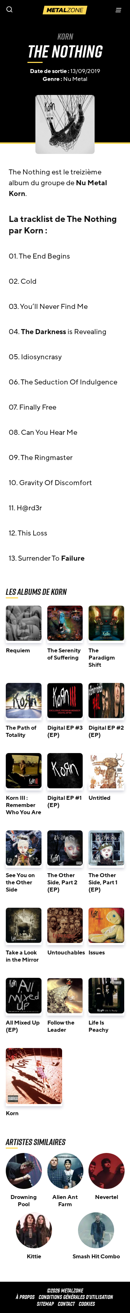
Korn (65, 36)
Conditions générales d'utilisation (76, 1297)
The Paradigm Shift (101, 658)
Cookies (87, 1304)
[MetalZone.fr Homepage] (65, 10)
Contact (66, 1304)
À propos (25, 1297)
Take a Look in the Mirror (22, 956)
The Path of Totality (21, 731)
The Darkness (43, 332)
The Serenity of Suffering (64, 654)
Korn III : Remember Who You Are (23, 805)
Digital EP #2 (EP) (106, 731)
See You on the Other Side (20, 882)
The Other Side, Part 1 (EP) (102, 882)
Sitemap (45, 1304)
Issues (96, 953)
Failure (72, 558)
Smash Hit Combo (96, 1256)
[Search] (32, 10)
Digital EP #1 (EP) (64, 801)
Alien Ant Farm (65, 1201)
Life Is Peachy (98, 1026)
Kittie (34, 1256)
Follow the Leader (60, 1026)
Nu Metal (75, 79)
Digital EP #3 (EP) (65, 731)
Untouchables (66, 953)
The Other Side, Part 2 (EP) (62, 882)
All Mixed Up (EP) (23, 1026)
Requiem (18, 651)
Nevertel (106, 1197)
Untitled (99, 798)
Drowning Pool (23, 1201)
